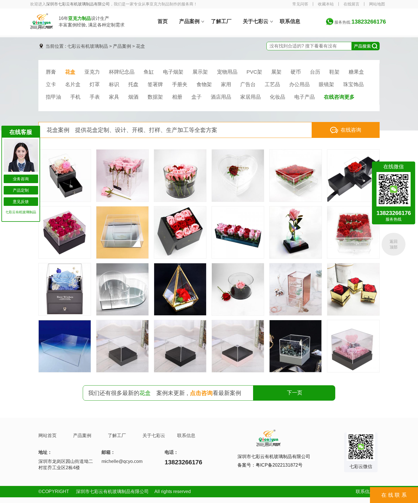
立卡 (51, 84)
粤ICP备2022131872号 (279, 465)
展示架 (200, 72)
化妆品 (277, 97)
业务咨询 (21, 179)
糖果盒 (356, 72)
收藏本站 (326, 4)
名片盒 (72, 84)
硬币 (296, 72)
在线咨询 (351, 130)
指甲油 (53, 97)
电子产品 (304, 97)
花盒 (140, 46)
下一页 (294, 393)
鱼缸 (149, 72)
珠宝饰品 (353, 84)
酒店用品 (221, 97)
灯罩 (95, 84)
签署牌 (155, 84)
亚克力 (92, 72)
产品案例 (122, 46)
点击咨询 (201, 393)
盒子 (196, 97)
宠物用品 (227, 72)
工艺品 (272, 84)
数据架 (155, 97)
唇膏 (51, 72)
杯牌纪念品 (121, 72)
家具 (114, 97)
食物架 (204, 84)
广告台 (248, 84)
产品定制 (21, 190)
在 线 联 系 (394, 495)
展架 (276, 72)
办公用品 (299, 84)
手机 (75, 97)
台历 (315, 72)
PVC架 (254, 72)
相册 (177, 97)
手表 (95, 97)
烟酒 (133, 97)
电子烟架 (173, 72)
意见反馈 (21, 201)
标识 (114, 84)
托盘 (133, 84)
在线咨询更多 (339, 97)
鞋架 (334, 72)
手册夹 (179, 84)
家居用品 (250, 97)
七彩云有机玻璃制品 (87, 46)
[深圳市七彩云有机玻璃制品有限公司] (41, 27)
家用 (226, 84)
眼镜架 (326, 84)
